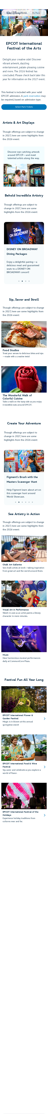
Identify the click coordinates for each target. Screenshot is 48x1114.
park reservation (32, 96)
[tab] (24, 253)
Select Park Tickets (24, 107)
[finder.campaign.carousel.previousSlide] (8, 253)
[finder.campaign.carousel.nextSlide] (40, 253)
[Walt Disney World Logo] (17, 13)
